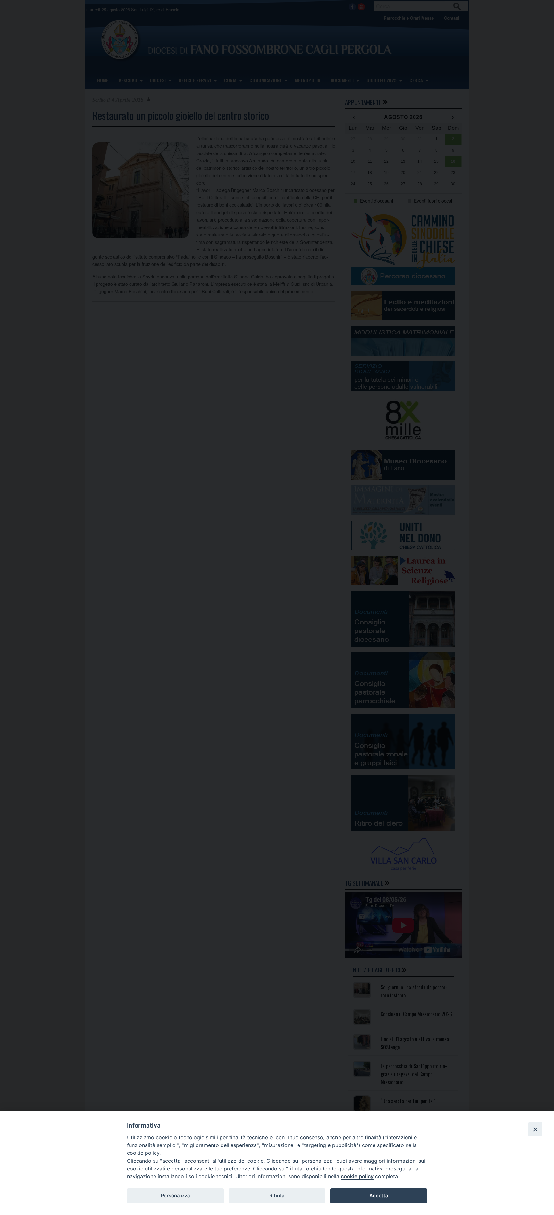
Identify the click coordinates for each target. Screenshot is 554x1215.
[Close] (535, 1129)
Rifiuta (276, 1196)
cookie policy (357, 1176)
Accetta (378, 1196)
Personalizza (175, 1196)
